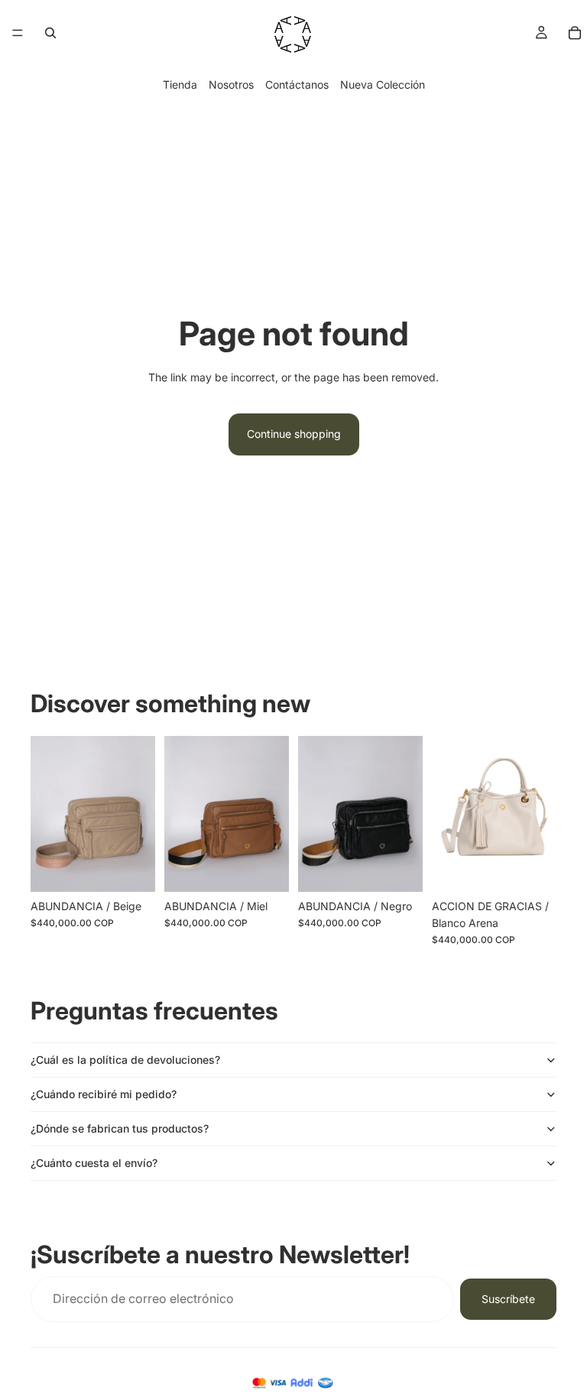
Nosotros (231, 84)
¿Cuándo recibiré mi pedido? (104, 1093)
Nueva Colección (382, 84)
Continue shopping (294, 433)
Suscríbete (508, 1298)
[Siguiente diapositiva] (272, 814)
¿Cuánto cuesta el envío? (94, 1162)
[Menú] (17, 32)
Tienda (180, 84)
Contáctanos (297, 84)
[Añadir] (131, 868)
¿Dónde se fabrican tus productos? (120, 1128)
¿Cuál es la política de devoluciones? (125, 1059)
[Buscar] (50, 33)
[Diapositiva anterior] (181, 814)
